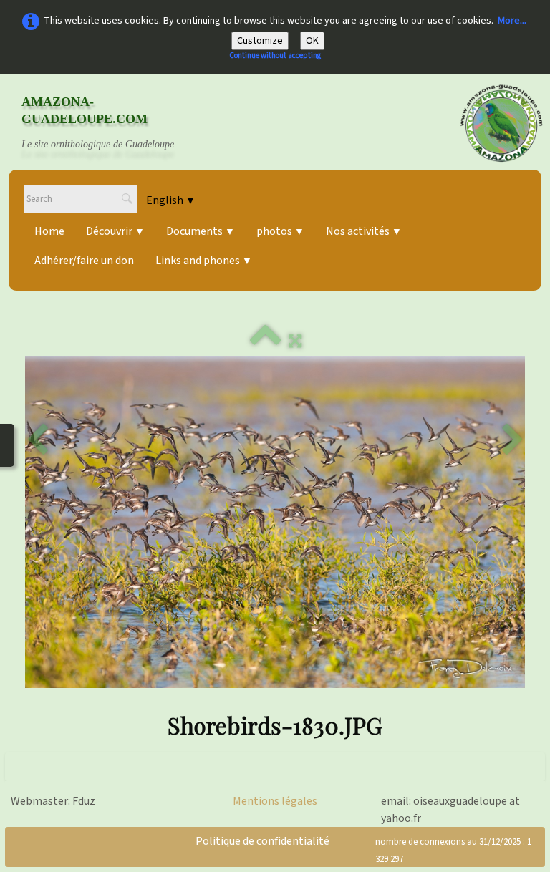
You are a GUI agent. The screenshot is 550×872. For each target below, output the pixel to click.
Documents (200, 231)
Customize (260, 41)
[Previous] (37, 440)
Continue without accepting (275, 55)
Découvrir (115, 231)
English (171, 200)
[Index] (266, 341)
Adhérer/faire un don (84, 260)
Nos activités (364, 231)
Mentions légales (275, 801)
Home (49, 231)
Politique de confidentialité (262, 841)
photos (280, 231)
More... (512, 21)
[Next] (513, 440)
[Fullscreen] (295, 341)
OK (312, 41)
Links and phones (203, 260)
